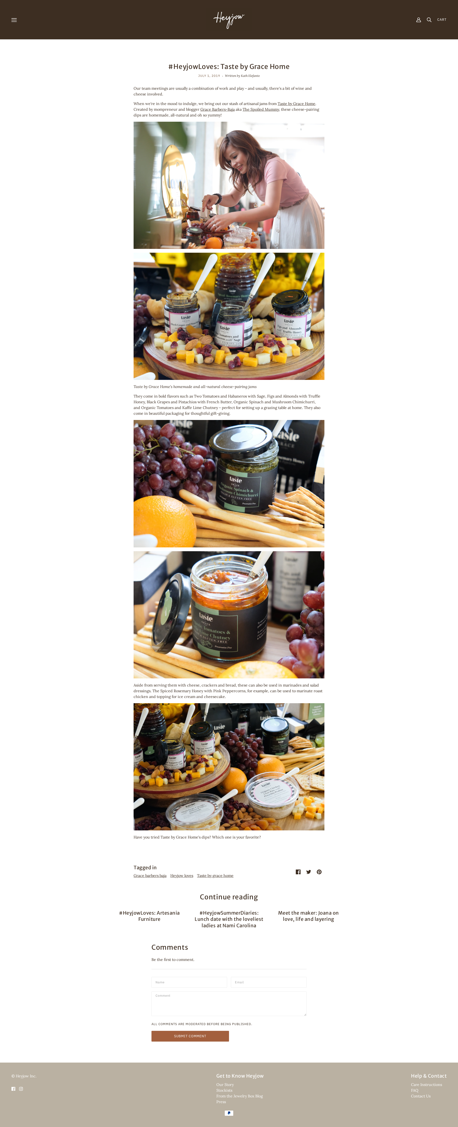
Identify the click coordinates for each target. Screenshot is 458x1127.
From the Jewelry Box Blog (239, 1096)
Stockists (224, 1090)
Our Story (225, 1084)
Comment (163, 996)
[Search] (429, 19)
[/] (229, 19)
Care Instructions (426, 1084)
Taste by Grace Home (296, 103)
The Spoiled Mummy (261, 109)
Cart (442, 19)
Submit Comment (190, 1036)
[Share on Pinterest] (319, 871)
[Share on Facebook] (298, 871)
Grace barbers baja (150, 875)
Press (221, 1101)
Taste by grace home (215, 875)
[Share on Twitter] (308, 871)
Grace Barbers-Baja (217, 109)
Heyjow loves (181, 875)
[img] (13, 1088)
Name (160, 982)
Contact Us (421, 1096)
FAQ (414, 1090)
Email (240, 982)
